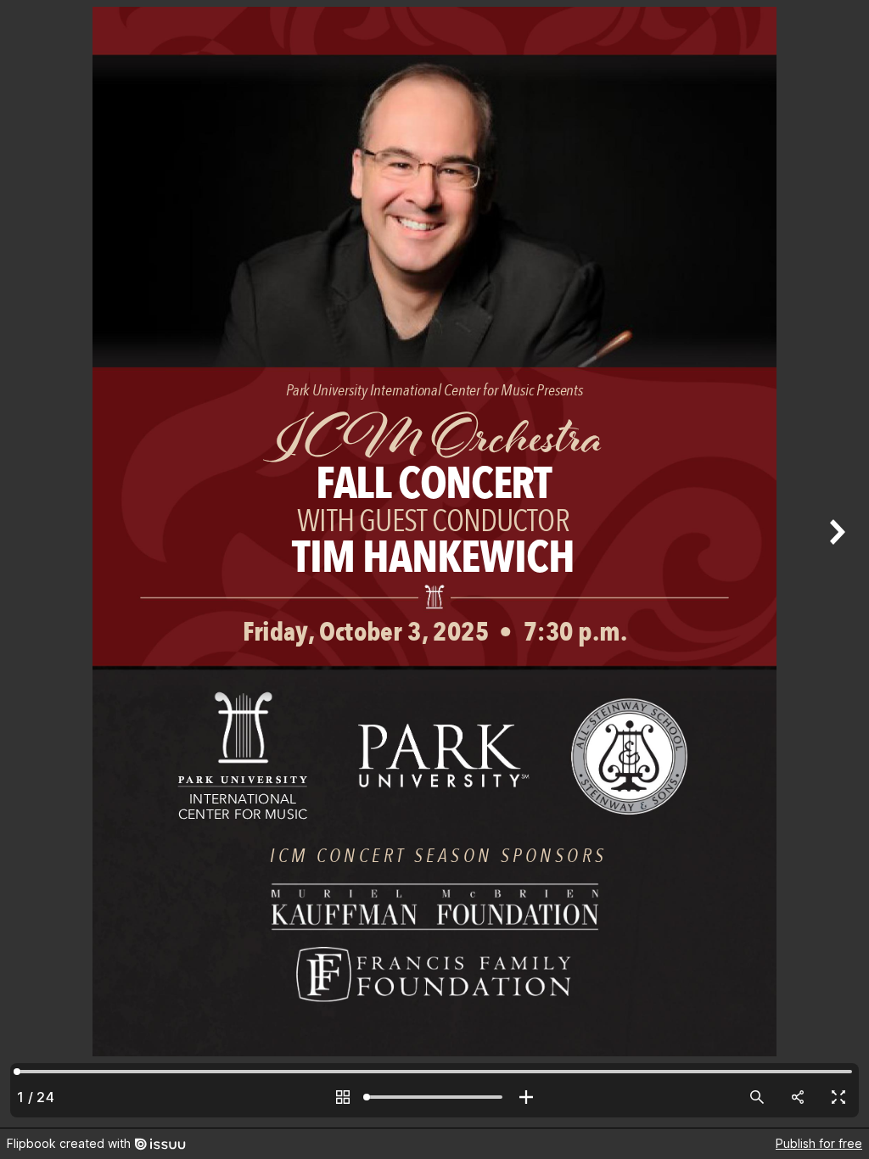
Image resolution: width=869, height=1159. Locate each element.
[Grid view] (343, 1097)
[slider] (434, 1097)
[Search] (757, 1097)
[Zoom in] (526, 1097)
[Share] (798, 1097)
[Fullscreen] (838, 1097)
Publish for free (819, 1143)
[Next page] (835, 564)
